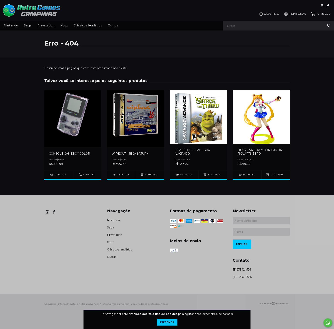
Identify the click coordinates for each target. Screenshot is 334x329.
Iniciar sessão (297, 14)
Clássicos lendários (88, 25)
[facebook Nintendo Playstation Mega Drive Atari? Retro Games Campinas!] (327, 6)
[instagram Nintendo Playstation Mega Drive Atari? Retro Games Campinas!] (322, 6)
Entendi (167, 322)
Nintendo (11, 25)
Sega (28, 25)
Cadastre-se (271, 14)
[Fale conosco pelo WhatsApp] (327, 322)
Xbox (64, 25)
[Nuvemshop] (274, 304)
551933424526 (242, 269)
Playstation (46, 25)
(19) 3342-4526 (242, 277)
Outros (113, 25)
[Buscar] (329, 25)
